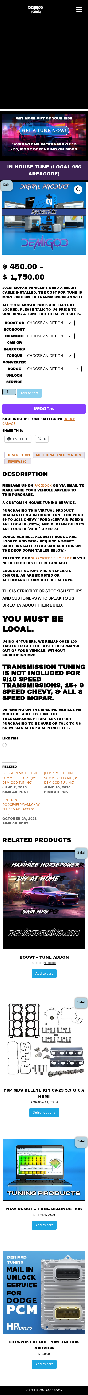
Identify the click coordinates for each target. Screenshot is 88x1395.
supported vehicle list (51, 558)
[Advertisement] (44, 65)
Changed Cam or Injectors (14, 342)
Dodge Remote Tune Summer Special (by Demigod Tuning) (20, 778)
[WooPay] (44, 409)
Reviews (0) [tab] (17, 461)
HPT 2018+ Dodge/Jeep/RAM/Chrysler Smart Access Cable (21, 807)
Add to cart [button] (44, 973)
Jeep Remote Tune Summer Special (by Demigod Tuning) (61, 778)
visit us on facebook (44, 1390)
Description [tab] (19, 455)
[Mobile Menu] (79, 9)
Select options (44, 1112)
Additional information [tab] (58, 455)
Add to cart (29, 393)
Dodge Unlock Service (14, 375)
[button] (78, 189)
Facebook (43, 485)
